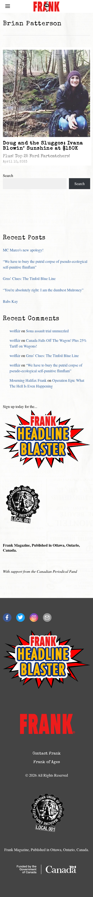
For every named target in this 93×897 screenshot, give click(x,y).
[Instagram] (34, 617)
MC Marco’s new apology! (23, 249)
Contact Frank (47, 754)
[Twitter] (20, 617)
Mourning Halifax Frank (28, 380)
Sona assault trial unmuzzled (47, 330)
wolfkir (15, 330)
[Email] (47, 617)
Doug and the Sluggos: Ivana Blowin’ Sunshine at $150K (43, 146)
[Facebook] (7, 617)
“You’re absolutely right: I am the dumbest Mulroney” (43, 289)
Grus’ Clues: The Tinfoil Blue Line (29, 278)
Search (8, 175)
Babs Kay (10, 301)
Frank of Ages (46, 762)
